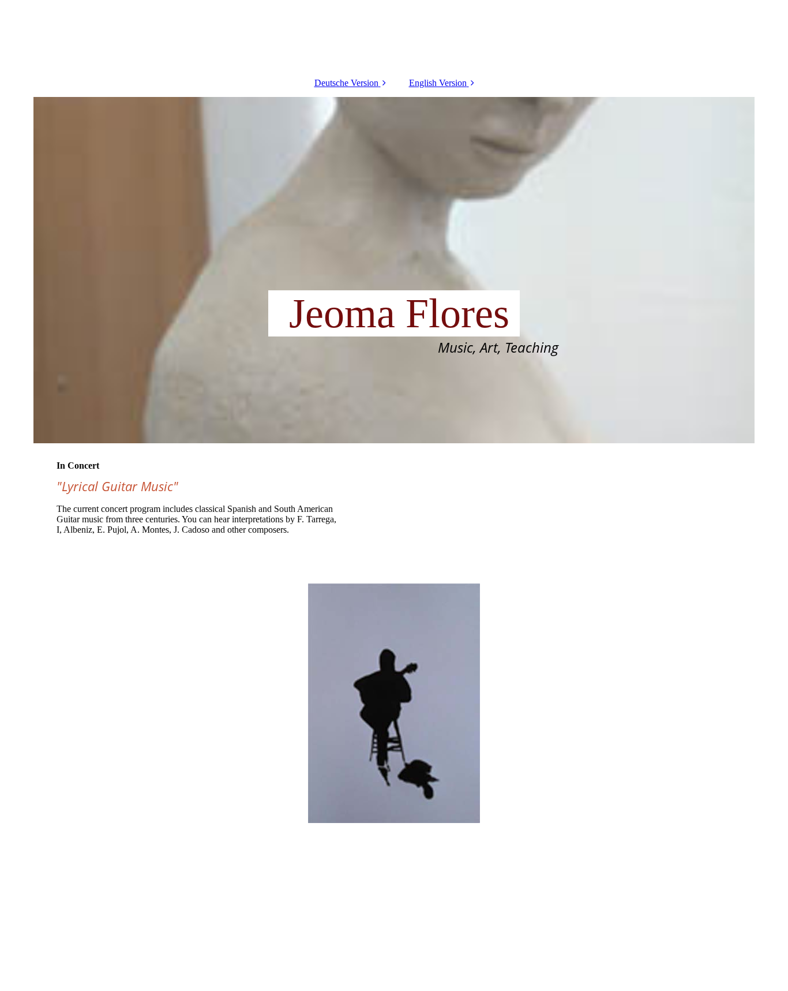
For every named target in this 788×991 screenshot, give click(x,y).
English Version (438, 83)
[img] (394, 270)
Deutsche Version (346, 83)
